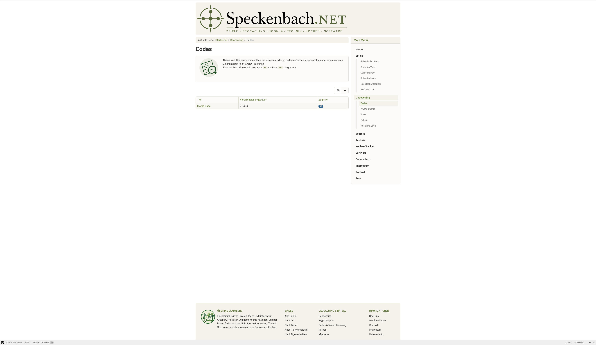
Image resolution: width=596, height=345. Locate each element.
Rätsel (322, 329)
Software (361, 152)
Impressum (362, 165)
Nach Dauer (291, 325)
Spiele (359, 55)
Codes (364, 103)
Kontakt (360, 172)
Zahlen (364, 120)
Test (358, 178)
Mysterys (324, 334)
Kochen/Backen (365, 146)
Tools (363, 114)
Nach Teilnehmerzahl (296, 329)
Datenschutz (363, 159)
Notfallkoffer (368, 89)
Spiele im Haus (368, 78)
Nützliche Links (368, 125)
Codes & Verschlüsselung (332, 325)
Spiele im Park (368, 72)
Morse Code (204, 106)
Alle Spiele (290, 316)
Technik (360, 140)
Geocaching (363, 97)
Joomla (360, 133)
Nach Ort (290, 320)
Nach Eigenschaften (296, 334)
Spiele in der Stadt (370, 61)
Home (359, 49)
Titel (199, 99)
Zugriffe (323, 99)
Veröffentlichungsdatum (253, 99)
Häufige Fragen (377, 320)
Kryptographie (368, 109)
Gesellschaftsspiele (371, 84)
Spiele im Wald (368, 67)
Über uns (374, 316)
